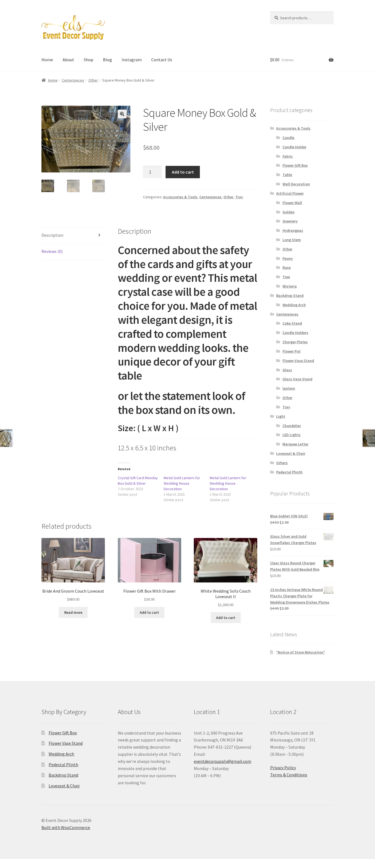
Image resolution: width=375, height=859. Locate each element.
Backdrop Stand (290, 295)
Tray (239, 196)
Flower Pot (291, 351)
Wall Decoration (296, 184)
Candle (288, 137)
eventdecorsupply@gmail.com (222, 761)
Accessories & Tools (180, 196)
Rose (286, 267)
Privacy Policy (283, 767)
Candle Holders (295, 332)
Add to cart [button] (149, 612)
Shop (88, 59)
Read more (73, 612)
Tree (286, 276)
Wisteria (289, 286)
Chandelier (291, 425)
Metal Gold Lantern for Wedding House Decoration (182, 483)
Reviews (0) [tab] (52, 251)
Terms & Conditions (288, 774)
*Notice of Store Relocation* (300, 652)
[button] (122, 114)
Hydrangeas (292, 230)
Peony (287, 258)
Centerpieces (73, 80)
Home (47, 59)
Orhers (282, 462)
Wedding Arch (294, 304)
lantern (288, 388)
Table (287, 174)
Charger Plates (295, 341)
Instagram (132, 59)
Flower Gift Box (295, 165)
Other (93, 80)
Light (280, 416)
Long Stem (291, 239)
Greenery (290, 221)
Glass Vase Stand (297, 378)
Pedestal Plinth (289, 472)
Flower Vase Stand (298, 360)
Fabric (287, 156)
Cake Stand (292, 323)
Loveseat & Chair (290, 453)
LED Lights (291, 434)
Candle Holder (294, 146)
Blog (107, 59)
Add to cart (183, 172)
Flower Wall (292, 202)
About (68, 59)
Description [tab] (52, 235)
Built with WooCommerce (65, 827)
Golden (288, 212)
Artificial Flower (290, 193)
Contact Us (161, 59)
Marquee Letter (295, 444)
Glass (287, 369)
